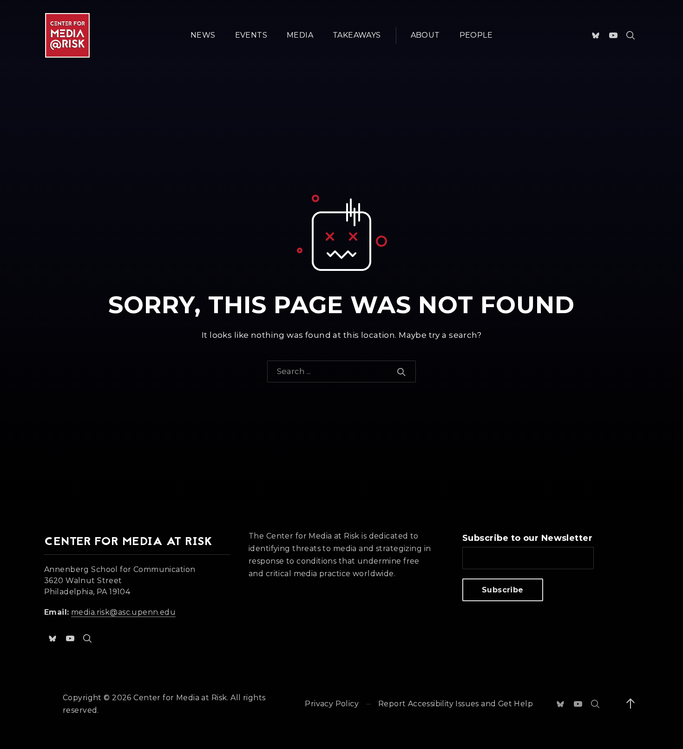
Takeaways (357, 35)
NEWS (203, 35)
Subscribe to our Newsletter (527, 538)
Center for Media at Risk (180, 697)
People (476, 35)
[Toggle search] (630, 35)
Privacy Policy (332, 703)
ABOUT (425, 35)
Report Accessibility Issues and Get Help (455, 703)
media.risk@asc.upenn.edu (123, 612)
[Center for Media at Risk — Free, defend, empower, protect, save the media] (67, 35)
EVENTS (251, 35)
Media (300, 35)
